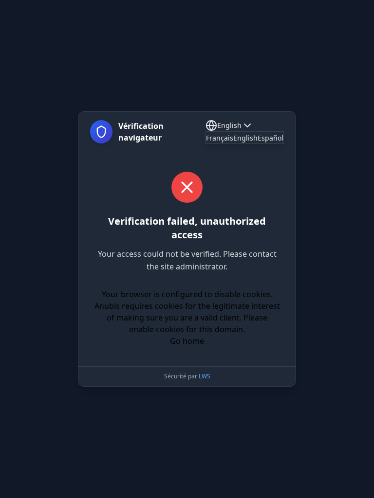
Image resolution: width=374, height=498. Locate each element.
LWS (204, 376)
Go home (187, 341)
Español (270, 137)
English (229, 125)
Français (219, 137)
